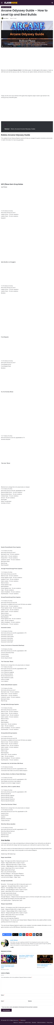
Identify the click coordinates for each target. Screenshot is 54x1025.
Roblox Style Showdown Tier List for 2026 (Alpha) (44, 965)
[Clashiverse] (11, 2)
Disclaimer (34, 1022)
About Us (16, 1022)
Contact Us (21, 1022)
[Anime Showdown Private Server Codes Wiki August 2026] (9, 959)
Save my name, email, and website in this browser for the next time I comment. (20, 1007)
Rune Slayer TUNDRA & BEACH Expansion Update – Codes (26, 956)
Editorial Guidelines (41, 1022)
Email (2, 1001)
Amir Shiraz (6, 18)
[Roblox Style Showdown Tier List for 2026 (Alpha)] (45, 959)
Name (2, 995)
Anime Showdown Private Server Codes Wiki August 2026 (7, 966)
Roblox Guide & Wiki (6, 7)
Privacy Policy (50, 1022)
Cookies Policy (28, 1022)
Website (30, 1001)
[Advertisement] (27, 59)
